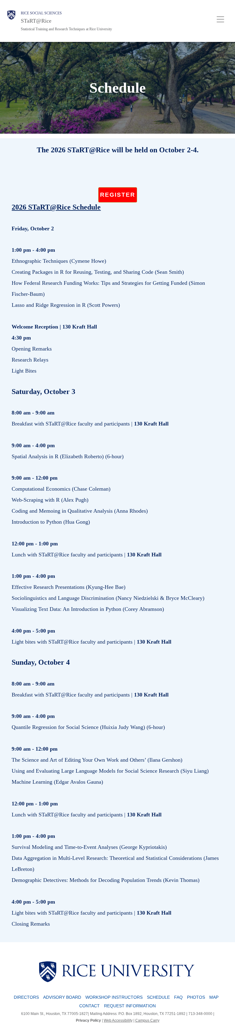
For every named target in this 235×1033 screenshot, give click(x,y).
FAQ (178, 997)
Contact (89, 1005)
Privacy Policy (88, 1020)
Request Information (130, 1005)
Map (213, 997)
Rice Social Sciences (41, 13)
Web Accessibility (118, 1020)
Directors (26, 997)
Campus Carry (147, 1020)
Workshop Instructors (114, 997)
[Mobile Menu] (220, 19)
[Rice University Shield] (11, 21)
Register (117, 194)
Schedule (158, 997)
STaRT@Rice (36, 21)
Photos (196, 997)
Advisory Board (62, 997)
